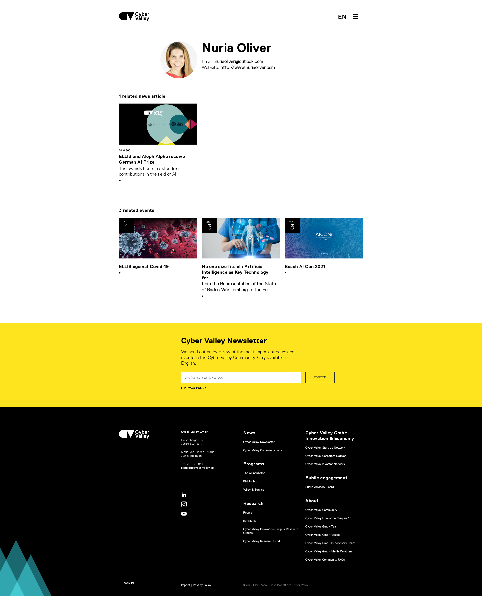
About (312, 500)
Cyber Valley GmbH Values (322, 534)
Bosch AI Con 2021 (305, 266)
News (249, 432)
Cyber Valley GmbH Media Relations (328, 551)
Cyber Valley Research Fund (261, 541)
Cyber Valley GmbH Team (321, 526)
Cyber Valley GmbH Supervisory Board (330, 543)
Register (320, 377)
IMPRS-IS (249, 520)
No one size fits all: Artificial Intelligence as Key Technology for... (235, 272)
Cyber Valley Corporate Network (326, 455)
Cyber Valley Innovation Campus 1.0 (328, 518)
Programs (253, 463)
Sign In (129, 583)
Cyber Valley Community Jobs (262, 450)
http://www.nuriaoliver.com (247, 67)
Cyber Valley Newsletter (259, 442)
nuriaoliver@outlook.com (239, 61)
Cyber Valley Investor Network (325, 464)
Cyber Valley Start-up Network (325, 447)
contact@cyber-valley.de (197, 467)
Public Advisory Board (319, 487)
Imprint (185, 585)
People (247, 512)
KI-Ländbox (250, 481)
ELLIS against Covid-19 (144, 266)
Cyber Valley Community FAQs (325, 559)
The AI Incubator (254, 473)
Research (253, 503)
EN (342, 16)
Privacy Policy (194, 387)
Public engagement (326, 477)
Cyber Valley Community (321, 509)
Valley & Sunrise (254, 489)
